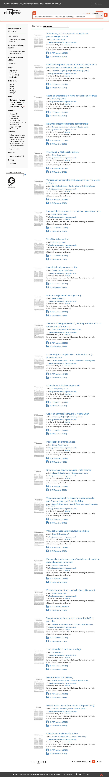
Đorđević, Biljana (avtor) (60, 504)
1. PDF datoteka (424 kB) (59, 374)
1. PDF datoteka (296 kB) (59, 53)
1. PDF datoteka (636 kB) (59, 256)
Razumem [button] (98, 4)
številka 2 (68, 45)
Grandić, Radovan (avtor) (60, 680)
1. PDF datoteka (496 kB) (59, 168)
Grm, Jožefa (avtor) (58, 40)
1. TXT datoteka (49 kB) (58, 669)
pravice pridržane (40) (16, 156)
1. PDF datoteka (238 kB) (59, 750)
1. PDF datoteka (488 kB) (59, 84)
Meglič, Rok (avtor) (58, 298)
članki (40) (12, 63)
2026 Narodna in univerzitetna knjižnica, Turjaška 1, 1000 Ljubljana (50, 774)
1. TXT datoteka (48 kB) (58, 462)
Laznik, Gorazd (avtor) (59, 214)
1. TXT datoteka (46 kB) (58, 434)
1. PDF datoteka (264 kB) (59, 312)
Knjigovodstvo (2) (15, 127)
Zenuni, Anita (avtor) (59, 329)
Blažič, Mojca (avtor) (74, 329)
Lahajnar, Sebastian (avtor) (79, 127)
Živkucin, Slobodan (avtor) (84, 624)
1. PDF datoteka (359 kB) (59, 486)
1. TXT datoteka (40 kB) (58, 754)
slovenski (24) (14, 75)
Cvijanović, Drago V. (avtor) (61, 71)
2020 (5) (12, 89)
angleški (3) (13, 71)
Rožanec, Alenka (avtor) (60, 127)
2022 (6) (12, 93)
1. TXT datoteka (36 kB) (58, 203)
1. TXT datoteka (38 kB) (58, 346)
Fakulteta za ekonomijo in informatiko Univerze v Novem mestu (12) (17, 137)
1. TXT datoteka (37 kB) (58, 287)
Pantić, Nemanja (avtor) (80, 71)
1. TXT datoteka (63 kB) (58, 406)
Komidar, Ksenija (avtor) (60, 389)
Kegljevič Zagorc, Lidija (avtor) (62, 270)
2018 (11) (12, 84)
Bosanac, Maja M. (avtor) (79, 680)
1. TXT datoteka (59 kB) (58, 57)
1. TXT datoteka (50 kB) (58, 610)
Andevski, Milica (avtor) (60, 708)
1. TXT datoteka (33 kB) (58, 88)
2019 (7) (12, 86)
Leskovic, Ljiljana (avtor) (60, 565)
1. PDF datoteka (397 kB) (59, 694)
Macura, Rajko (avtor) (78, 737)
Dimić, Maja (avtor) (75, 417)
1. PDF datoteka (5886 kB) (59, 607)
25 (93, 762)
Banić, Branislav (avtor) (77, 708)
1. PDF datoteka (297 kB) (59, 519)
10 (90, 762)
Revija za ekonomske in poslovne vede (62, 42)
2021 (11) (12, 91)
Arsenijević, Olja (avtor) (60, 417)
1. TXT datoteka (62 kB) (58, 231)
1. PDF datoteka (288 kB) (59, 458)
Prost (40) (12, 163)
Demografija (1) (14, 118)
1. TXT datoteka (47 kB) (58, 116)
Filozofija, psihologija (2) (17, 122)
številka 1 (68, 76)
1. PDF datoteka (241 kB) (59, 430)
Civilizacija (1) (14, 116)
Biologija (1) (13, 114)
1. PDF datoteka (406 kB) (59, 199)
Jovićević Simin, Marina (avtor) (62, 624)
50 (97, 762)
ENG (88, 13)
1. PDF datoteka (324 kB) (59, 228)
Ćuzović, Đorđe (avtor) (59, 186)
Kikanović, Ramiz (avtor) (60, 534)
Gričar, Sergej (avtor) (59, 155)
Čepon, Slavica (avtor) (59, 593)
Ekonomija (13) (14, 120)
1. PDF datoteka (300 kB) (59, 638)
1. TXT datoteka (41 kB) (58, 697)
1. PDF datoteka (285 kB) (59, 547)
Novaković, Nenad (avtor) (61, 737)
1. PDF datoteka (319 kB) (59, 666)
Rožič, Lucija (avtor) (59, 99)
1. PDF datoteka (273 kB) (59, 722)
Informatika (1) (14, 124)
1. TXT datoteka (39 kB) (58, 641)
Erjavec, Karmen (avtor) (60, 445)
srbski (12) (13, 77)
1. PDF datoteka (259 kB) (59, 284)
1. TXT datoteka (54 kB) (58, 172)
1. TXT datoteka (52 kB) (58, 315)
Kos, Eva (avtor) (57, 652)
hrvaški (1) (13, 73)
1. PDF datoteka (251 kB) (59, 343)
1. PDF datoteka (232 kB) (59, 112)
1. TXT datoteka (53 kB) (58, 144)
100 (100, 762)
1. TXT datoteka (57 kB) (58, 523)
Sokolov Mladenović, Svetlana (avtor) (82, 186)
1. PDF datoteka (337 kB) (59, 402)
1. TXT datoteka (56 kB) (58, 582)
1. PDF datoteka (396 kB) (59, 140)
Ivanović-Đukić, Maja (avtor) (79, 504)
